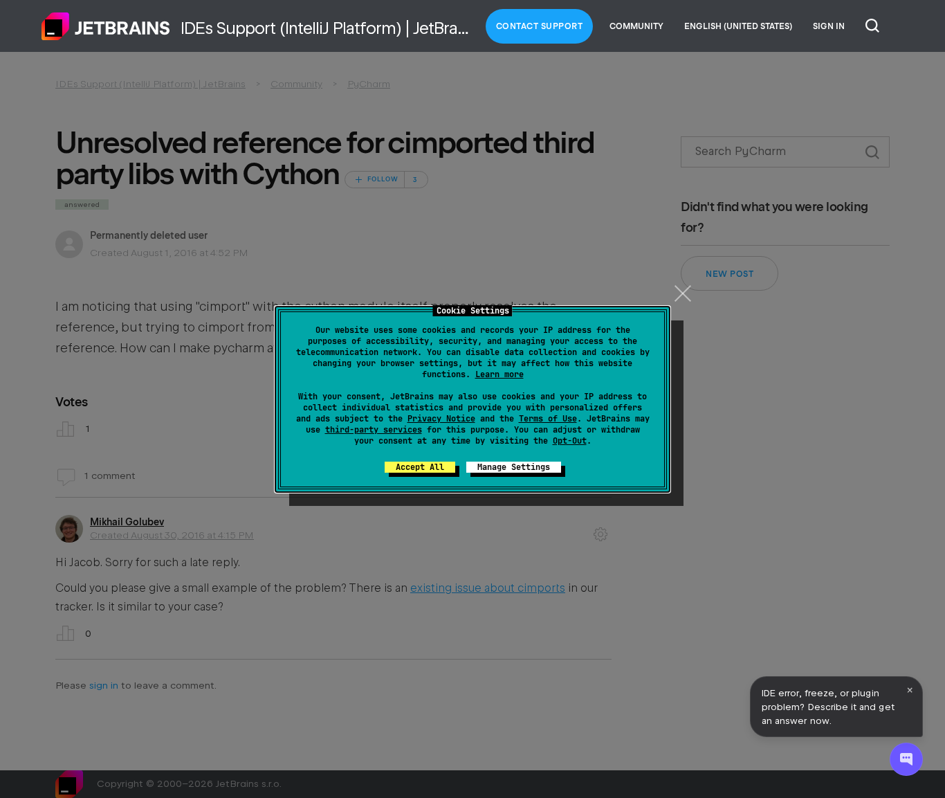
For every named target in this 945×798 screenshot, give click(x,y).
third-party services (373, 429)
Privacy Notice (441, 418)
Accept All (420, 467)
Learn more (499, 374)
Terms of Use (548, 418)
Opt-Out (570, 440)
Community (636, 26)
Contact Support (539, 26)
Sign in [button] (829, 26)
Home (106, 26)
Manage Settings (513, 467)
